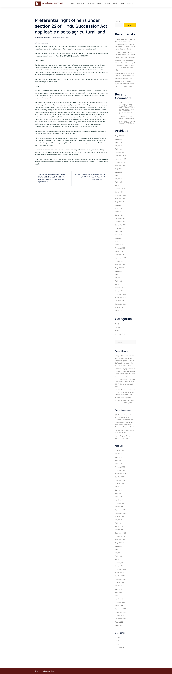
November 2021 (120, 297)
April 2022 (118, 281)
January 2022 (119, 291)
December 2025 (120, 156)
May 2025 (118, 179)
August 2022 (119, 268)
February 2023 (120, 248)
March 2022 (119, 284)
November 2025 (120, 159)
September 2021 (120, 304)
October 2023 (120, 221)
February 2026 (120, 152)
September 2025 (120, 165)
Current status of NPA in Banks (126, 117)
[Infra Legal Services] (49, 3)
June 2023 (118, 235)
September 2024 (120, 198)
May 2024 (118, 205)
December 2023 (120, 218)
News (67, 37)
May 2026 (118, 146)
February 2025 (120, 189)
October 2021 (119, 301)
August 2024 (119, 202)
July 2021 (118, 311)
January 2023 (119, 251)
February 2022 (120, 287)
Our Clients (107, 3)
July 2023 (118, 231)
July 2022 (118, 271)
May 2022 (118, 278)
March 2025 (119, 185)
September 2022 (120, 264)
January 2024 (119, 215)
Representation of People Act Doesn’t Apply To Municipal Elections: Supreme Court (125, 75)
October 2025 (120, 162)
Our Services (91, 3)
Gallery (99, 3)
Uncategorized (120, 334)
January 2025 (119, 192)
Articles (117, 324)
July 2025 (118, 172)
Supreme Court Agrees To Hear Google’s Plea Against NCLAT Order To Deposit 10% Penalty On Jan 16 (89, 177)
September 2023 (120, 225)
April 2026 (118, 149)
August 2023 (119, 228)
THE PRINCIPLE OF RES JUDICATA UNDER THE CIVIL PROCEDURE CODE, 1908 (125, 84)
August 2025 (119, 169)
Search (117, 21)
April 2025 (118, 182)
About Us (79, 3)
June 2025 (118, 175)
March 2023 (119, 245)
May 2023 (118, 238)
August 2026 (119, 136)
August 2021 (119, 307)
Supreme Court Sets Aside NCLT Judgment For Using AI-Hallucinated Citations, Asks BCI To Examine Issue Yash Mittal (125, 65)
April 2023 (118, 241)
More (114, 3)
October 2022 (120, 261)
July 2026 (118, 139)
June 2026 (118, 142)
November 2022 (120, 258)
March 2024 (119, 212)
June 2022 (118, 274)
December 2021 (120, 294)
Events (117, 327)
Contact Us (130, 3)
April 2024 (118, 208)
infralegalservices (43, 37)
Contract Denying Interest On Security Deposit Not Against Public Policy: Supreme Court (125, 54)
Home (72, 3)
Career (122, 3)
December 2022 (120, 254)
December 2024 (120, 195)
